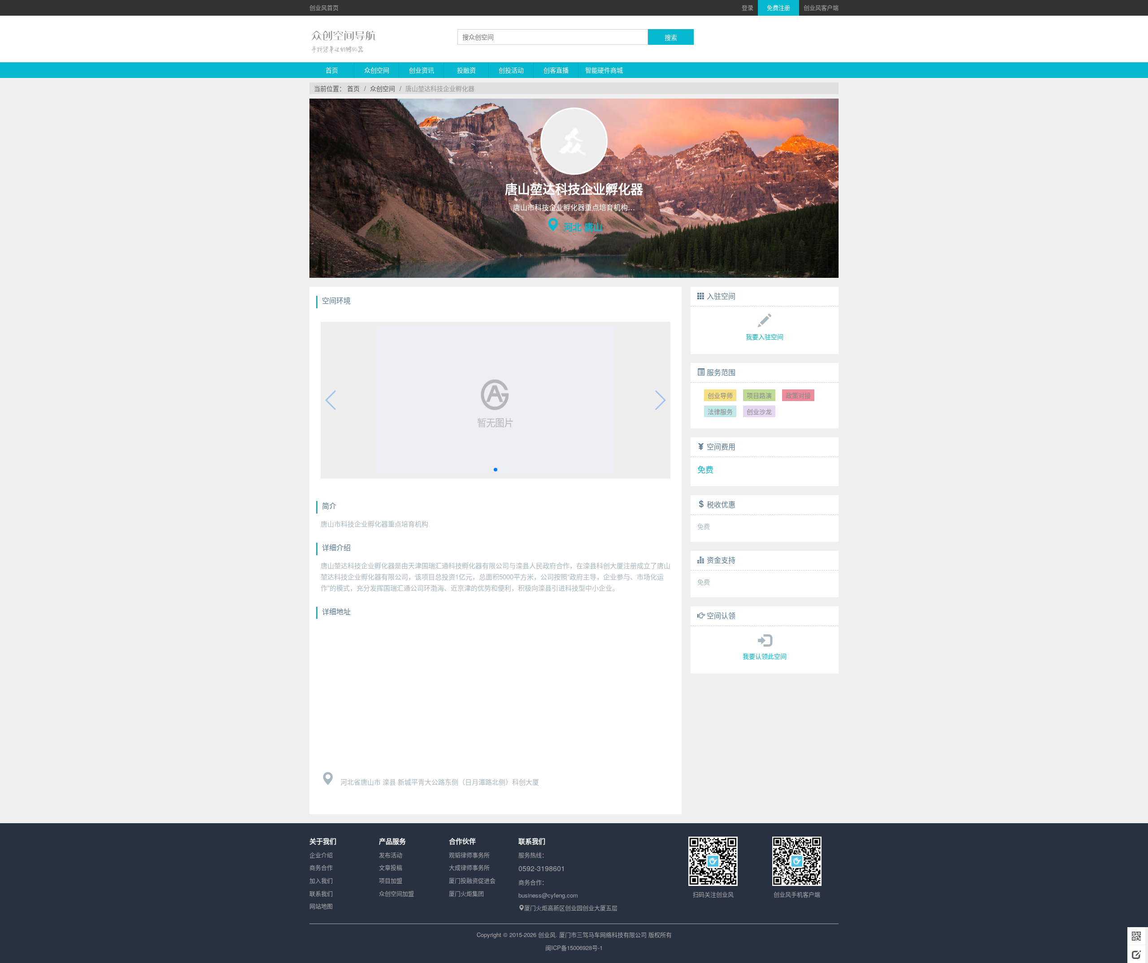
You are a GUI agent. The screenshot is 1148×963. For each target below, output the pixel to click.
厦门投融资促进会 (472, 880)
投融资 (466, 69)
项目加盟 (390, 880)
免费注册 (778, 7)
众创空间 (376, 69)
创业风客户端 (821, 7)
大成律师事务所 (469, 867)
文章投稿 (390, 867)
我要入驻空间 (764, 336)
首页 (332, 69)
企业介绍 (321, 855)
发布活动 (390, 855)
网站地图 (321, 906)
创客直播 (556, 69)
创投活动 (511, 69)
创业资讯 (421, 69)
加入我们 (321, 880)
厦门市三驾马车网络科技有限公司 (603, 934)
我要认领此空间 (765, 656)
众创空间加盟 (396, 893)
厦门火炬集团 (466, 893)
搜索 (671, 37)
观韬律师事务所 (469, 855)
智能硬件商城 (604, 69)
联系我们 (321, 893)
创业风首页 (324, 7)
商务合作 (321, 867)
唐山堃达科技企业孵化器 (439, 88)
